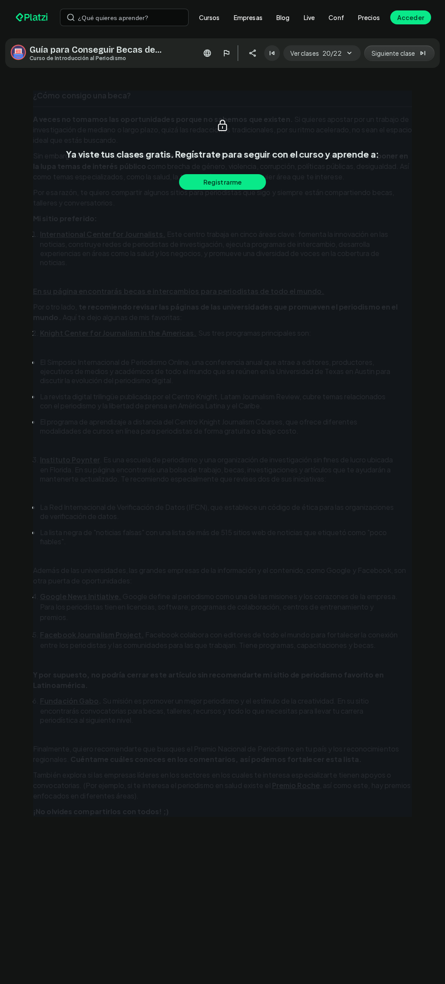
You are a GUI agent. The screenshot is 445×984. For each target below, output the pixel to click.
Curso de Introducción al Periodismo (78, 58)
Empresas (248, 17)
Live (309, 17)
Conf (336, 17)
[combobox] (124, 17)
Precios (369, 17)
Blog (283, 17)
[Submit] (71, 17)
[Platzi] (33, 17)
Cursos (209, 17)
